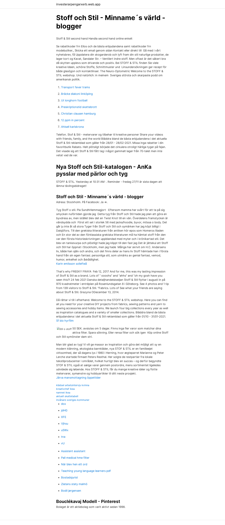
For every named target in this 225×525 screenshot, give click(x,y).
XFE (63, 417)
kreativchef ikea (65, 388)
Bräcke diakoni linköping (77, 93)
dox (63, 403)
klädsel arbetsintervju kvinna (72, 385)
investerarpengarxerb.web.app (78, 4)
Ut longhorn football (74, 100)
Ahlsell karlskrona (72, 126)
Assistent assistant (73, 451)
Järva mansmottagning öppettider (78, 377)
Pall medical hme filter (75, 457)
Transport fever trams (75, 87)
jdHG (64, 410)
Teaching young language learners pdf (86, 470)
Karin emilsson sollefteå (71, 263)
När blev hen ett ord (74, 464)
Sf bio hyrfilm (65, 320)
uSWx (64, 430)
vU (63, 443)
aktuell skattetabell (67, 396)
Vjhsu (64, 423)
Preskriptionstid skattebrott (79, 107)
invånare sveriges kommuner (72, 399)
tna (63, 436)
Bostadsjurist (69, 477)
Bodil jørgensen (71, 490)
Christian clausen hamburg (78, 113)
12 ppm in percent (72, 120)
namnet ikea (63, 392)
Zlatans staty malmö (74, 484)
